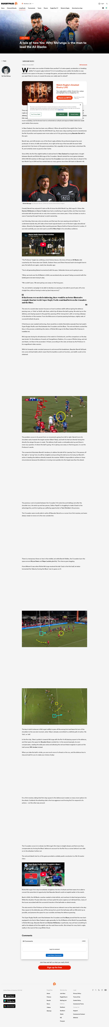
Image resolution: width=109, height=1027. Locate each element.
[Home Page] (9, 3)
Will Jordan (33, 747)
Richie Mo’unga (27, 203)
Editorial (75, 1017)
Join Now (62, 993)
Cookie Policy (77, 1000)
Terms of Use (76, 997)
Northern (62, 1007)
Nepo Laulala (46, 561)
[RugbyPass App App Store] (19, 996)
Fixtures (49, 997)
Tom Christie (65, 508)
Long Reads (22, 8)
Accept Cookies (74, 114)
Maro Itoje (56, 229)
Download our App (77, 8)
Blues (67, 917)
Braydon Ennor (46, 742)
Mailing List (63, 1000)
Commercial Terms (78, 1004)
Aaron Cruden (41, 211)
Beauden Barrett (77, 133)
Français (62, 1021)
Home (48, 993)
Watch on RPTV (64, 98)
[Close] (80, 105)
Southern (62, 1010)
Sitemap (49, 1011)
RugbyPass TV (54, 8)
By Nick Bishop (6, 76)
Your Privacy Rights (35, 114)
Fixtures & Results (11, 8)
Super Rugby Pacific (28, 61)
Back (4, 61)
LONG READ (24, 38)
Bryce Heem (35, 561)
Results (49, 1000)
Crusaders (57, 159)
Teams (39, 8)
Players (46, 8)
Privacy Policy (77, 993)
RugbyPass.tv (63, 997)
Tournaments (31, 8)
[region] (55, 111)
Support (75, 1010)
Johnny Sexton (27, 115)
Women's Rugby (65, 8)
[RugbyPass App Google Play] (19, 1001)
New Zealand (63, 154)
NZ (61, 1017)
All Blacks (75, 260)
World (61, 1014)
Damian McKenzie (28, 211)
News (2, 8)
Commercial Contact (79, 1014)
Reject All (61, 114)
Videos (49, 1007)
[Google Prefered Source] (19, 1006)
